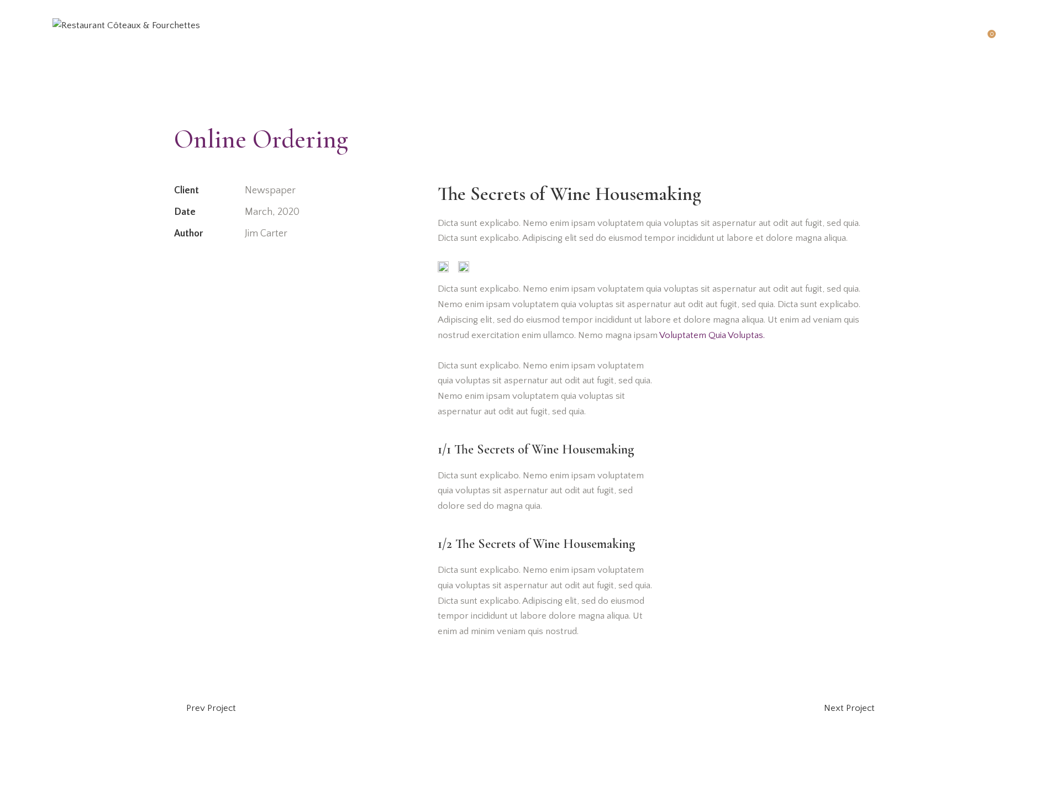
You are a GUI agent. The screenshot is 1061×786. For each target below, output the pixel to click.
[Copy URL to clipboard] (256, 268)
